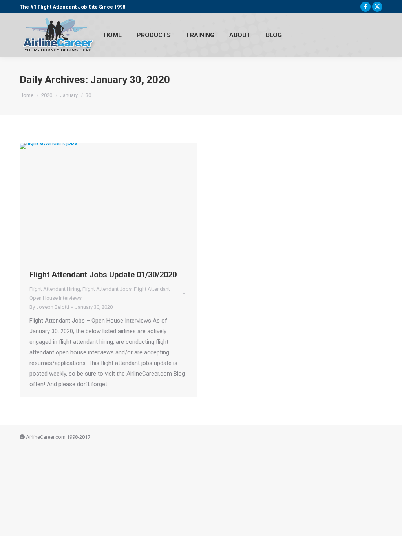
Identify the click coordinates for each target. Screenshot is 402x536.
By (49, 307)
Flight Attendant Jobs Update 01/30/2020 (103, 274)
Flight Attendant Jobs (107, 289)
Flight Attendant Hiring (54, 289)
